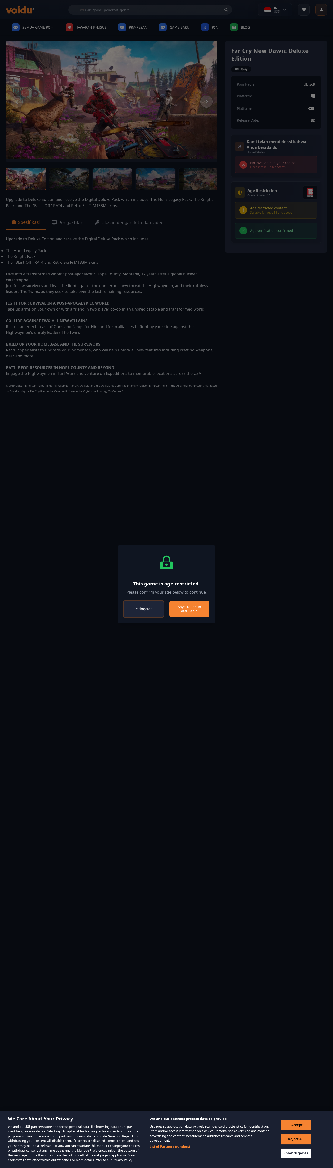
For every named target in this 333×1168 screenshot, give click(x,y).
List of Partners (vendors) (170, 1146)
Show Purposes (296, 1153)
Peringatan (144, 608)
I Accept (296, 1125)
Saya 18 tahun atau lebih (189, 608)
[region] (166, 1139)
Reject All (296, 1139)
